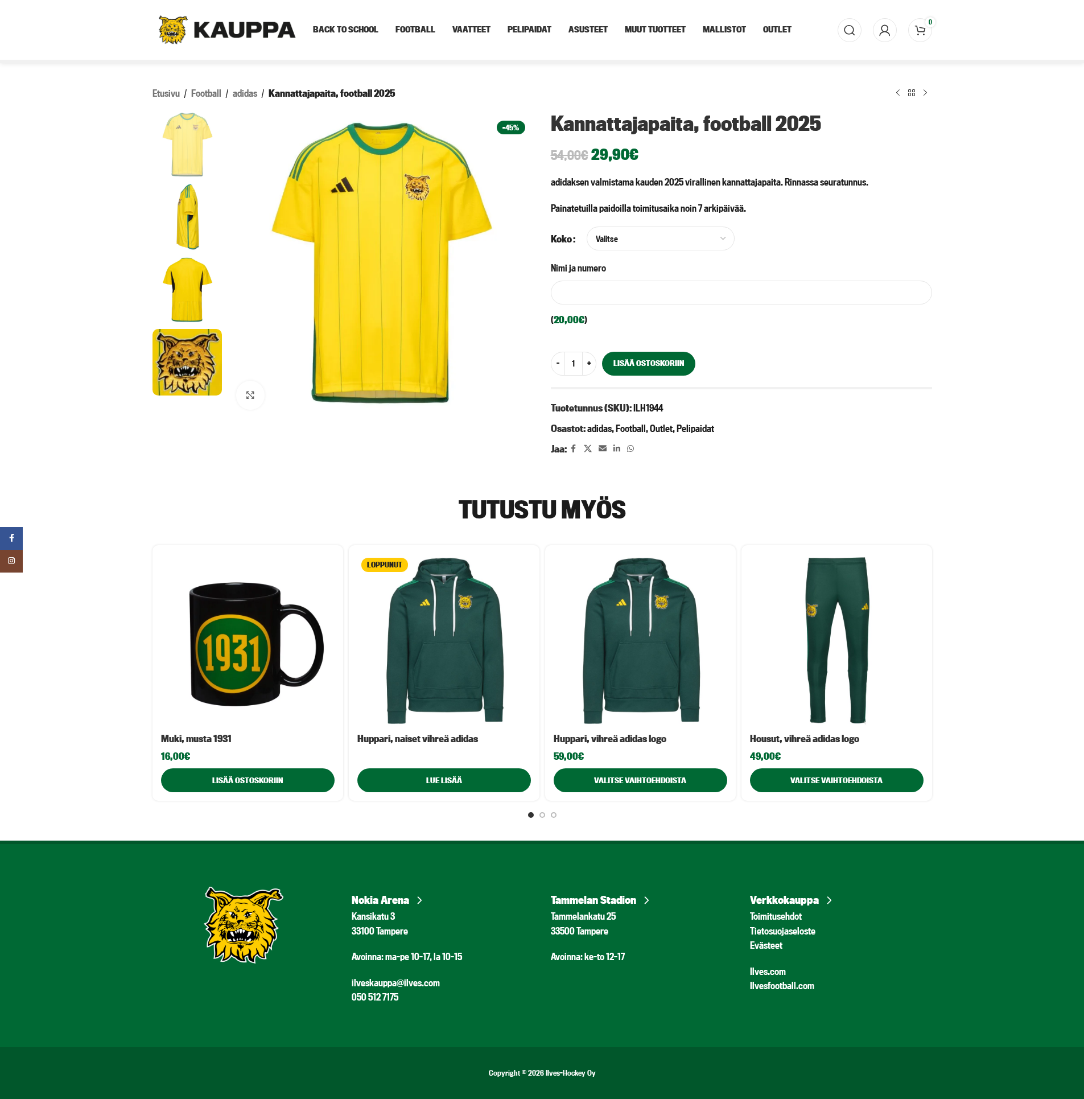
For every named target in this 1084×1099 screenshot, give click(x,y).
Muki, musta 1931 (196, 738)
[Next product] (925, 93)
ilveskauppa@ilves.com (396, 983)
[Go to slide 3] (554, 815)
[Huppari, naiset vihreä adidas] (444, 640)
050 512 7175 (375, 997)
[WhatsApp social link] (630, 448)
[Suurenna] (250, 395)
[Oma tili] (884, 30)
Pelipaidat (695, 428)
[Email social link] (602, 448)
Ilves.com (768, 971)
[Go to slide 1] (531, 815)
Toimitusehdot (776, 916)
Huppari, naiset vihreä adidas (417, 738)
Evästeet (766, 945)
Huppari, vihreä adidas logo (610, 738)
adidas (245, 93)
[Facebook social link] (573, 448)
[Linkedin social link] (617, 448)
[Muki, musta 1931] (248, 640)
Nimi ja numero (578, 268)
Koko (561, 239)
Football (206, 93)
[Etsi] (849, 30)
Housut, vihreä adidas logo (804, 738)
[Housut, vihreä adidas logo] (837, 640)
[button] (248, 780)
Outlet (661, 428)
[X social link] (587, 448)
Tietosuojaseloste (782, 931)
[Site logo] (227, 29)
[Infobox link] (443, 897)
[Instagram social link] (11, 561)
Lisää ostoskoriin (648, 363)
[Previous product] (898, 93)
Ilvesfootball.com (782, 985)
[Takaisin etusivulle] (911, 93)
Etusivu (166, 93)
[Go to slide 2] (542, 815)
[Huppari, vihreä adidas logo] (640, 640)
